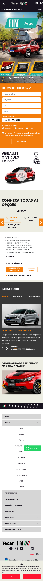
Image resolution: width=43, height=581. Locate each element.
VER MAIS (11, 256)
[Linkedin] (32, 548)
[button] (4, 385)
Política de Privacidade (22, 133)
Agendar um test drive (22, 78)
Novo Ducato (21, 475)
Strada (21, 434)
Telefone (20, 128)
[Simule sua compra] (26, 548)
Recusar (32, 577)
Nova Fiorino (21, 469)
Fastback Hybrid (21, 446)
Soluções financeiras (13, 505)
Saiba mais (21, 141)
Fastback (21, 457)
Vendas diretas (11, 493)
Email (31, 128)
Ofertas (8, 416)
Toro (21, 440)
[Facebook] (11, 548)
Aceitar (10, 577)
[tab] (12, 218)
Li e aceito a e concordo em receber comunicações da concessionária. (22, 134)
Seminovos (9, 511)
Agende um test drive (13, 529)
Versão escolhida (8, 116)
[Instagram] (16, 548)
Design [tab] (5, 297)
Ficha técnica (15, 263)
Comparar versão (31, 269)
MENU (3, 5)
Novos (7, 423)
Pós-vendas (9, 517)
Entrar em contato (14, 269)
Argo (21, 487)
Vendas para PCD (11, 499)
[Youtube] (21, 548)
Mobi (21, 481)
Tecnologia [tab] (18, 297)
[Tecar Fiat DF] (19, 3)
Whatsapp (8, 128)
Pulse (21, 452)
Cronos (21, 463)
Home (31, 554)
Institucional (10, 523)
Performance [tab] (34, 297)
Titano (21, 428)
